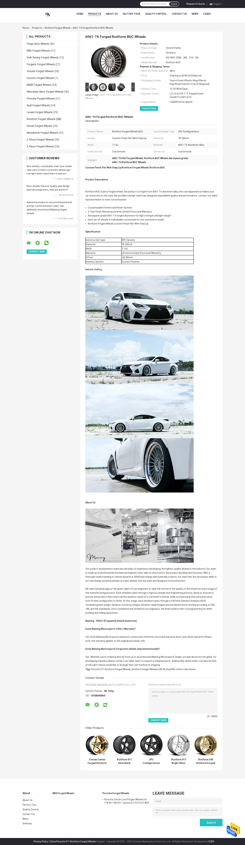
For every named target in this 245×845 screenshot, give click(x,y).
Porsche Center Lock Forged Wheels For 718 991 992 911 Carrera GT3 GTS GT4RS (126, 801)
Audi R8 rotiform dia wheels (181, 669)
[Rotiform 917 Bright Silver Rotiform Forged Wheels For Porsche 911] (178, 745)
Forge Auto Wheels (38, 43)
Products (94, 14)
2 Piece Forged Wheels (40, 139)
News (195, 14)
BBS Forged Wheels (38, 50)
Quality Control (156, 14)
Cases (207, 14)
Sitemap (27, 823)
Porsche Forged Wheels (41, 98)
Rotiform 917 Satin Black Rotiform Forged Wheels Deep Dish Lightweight (124, 761)
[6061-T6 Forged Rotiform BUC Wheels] (108, 62)
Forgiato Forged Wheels (41, 64)
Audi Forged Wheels (38, 105)
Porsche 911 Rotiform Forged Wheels (111, 669)
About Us (112, 14)
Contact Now (149, 108)
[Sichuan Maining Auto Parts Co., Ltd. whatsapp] (40, 243)
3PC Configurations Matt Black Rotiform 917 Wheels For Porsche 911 (151, 761)
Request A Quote (195, 4)
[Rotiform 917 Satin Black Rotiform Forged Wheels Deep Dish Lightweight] (124, 745)
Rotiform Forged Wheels (57, 28)
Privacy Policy (41, 841)
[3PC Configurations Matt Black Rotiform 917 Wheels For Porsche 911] (151, 745)
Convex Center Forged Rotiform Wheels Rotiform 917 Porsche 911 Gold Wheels (97, 761)
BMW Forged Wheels (39, 84)
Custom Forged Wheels (40, 78)
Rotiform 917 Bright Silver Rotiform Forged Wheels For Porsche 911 (178, 761)
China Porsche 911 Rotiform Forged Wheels (73, 841)
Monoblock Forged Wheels (42, 132)
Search (174, 4)
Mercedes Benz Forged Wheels (45, 91)
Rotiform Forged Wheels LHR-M (148, 669)
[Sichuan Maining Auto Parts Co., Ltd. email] (31, 243)
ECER (211, 841)
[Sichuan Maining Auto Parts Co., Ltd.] (47, 15)
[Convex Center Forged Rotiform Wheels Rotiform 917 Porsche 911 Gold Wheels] (97, 745)
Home (79, 14)
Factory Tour (131, 14)
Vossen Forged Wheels (40, 71)
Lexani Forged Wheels (39, 112)
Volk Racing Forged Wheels (43, 57)
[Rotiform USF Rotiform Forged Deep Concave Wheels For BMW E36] (206, 745)
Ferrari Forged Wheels (39, 126)
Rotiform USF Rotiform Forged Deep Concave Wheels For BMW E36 (205, 761)
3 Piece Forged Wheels (40, 146)
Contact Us (179, 14)
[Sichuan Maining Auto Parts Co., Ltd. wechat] (48, 243)
